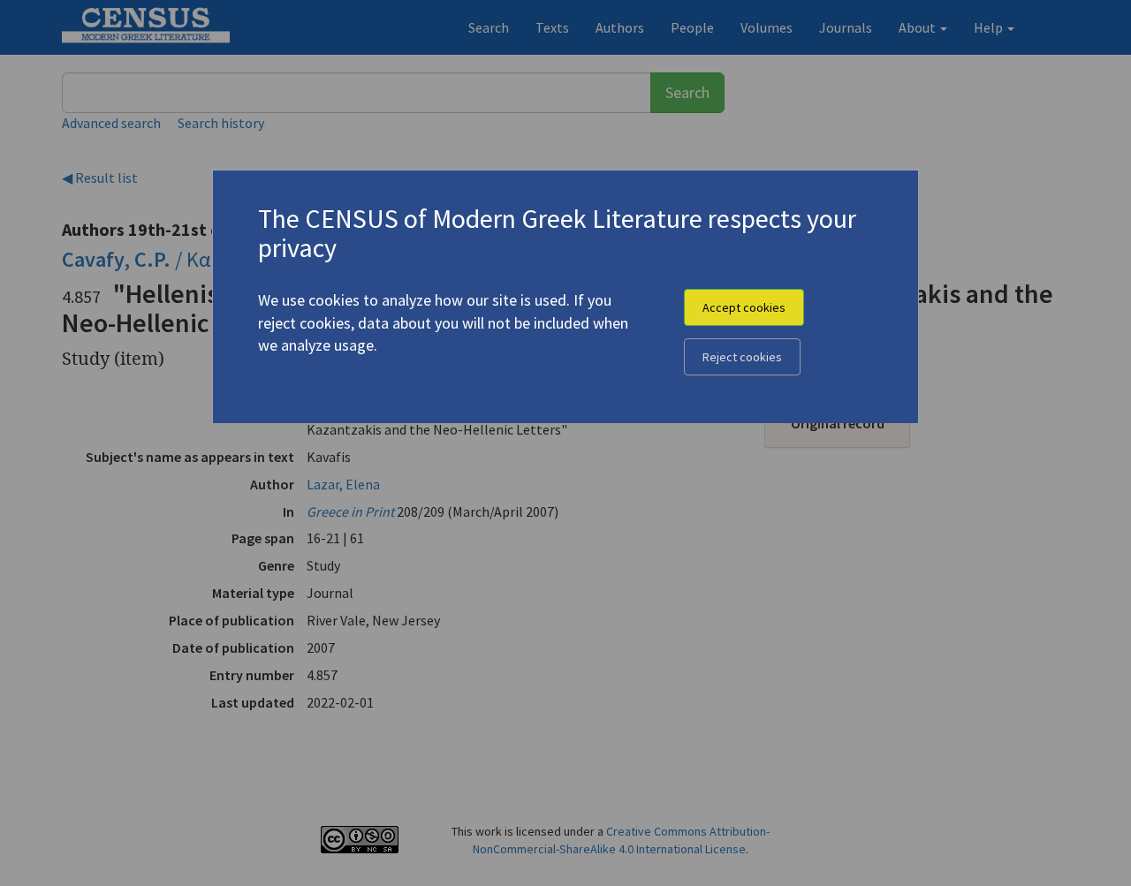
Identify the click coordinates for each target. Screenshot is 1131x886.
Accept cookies (744, 307)
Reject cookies (742, 357)
